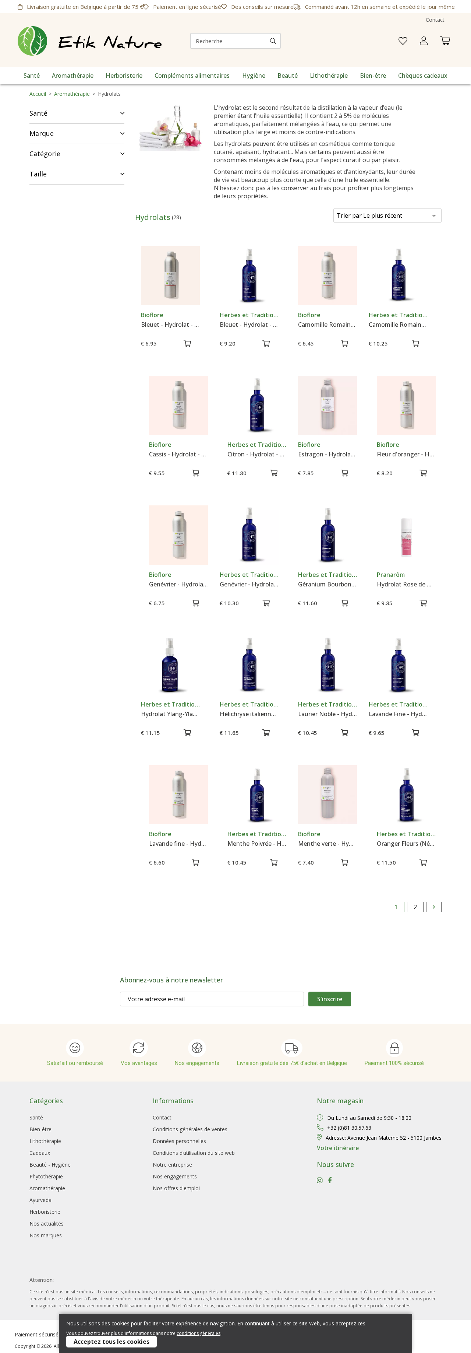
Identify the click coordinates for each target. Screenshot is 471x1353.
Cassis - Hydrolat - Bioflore (178, 454)
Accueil (37, 93)
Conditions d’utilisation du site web (194, 1152)
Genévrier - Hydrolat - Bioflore (178, 584)
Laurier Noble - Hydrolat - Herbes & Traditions (327, 714)
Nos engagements (175, 1176)
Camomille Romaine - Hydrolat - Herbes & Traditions (398, 324)
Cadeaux (39, 1152)
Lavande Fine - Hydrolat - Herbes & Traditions (398, 714)
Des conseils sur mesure (262, 6)
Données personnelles (179, 1141)
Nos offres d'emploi (176, 1188)
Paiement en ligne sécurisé (186, 6)
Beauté (287, 75)
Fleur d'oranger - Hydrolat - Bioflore (406, 454)
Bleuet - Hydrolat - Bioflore (170, 324)
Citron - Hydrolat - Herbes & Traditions (256, 454)
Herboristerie (124, 75)
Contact (435, 19)
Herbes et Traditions (249, 315)
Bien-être (373, 75)
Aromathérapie (72, 75)
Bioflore (152, 315)
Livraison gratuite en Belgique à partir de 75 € (84, 6)
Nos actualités (46, 1223)
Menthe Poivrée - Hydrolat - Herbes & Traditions (256, 844)
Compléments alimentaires (192, 75)
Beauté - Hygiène (50, 1164)
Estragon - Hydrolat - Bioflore (327, 454)
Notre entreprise (172, 1164)
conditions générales (198, 1333)
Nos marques (45, 1235)
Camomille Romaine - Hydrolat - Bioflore (327, 324)
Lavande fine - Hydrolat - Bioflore (178, 844)
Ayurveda (40, 1199)
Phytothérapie (46, 1176)
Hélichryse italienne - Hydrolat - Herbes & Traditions (249, 714)
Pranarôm (391, 575)
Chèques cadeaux (422, 75)
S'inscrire (329, 999)
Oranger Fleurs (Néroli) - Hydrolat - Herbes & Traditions (406, 844)
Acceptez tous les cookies (111, 1342)
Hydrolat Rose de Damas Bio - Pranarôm (406, 584)
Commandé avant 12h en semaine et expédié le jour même (379, 6)
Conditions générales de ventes (190, 1129)
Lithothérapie (329, 75)
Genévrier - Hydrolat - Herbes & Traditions (249, 584)
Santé (32, 75)
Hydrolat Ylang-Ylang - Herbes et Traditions (170, 714)
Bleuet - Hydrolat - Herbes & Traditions (249, 324)
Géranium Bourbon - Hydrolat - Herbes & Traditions (327, 584)
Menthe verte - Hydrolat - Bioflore (327, 844)
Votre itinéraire (338, 1148)
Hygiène (253, 75)
